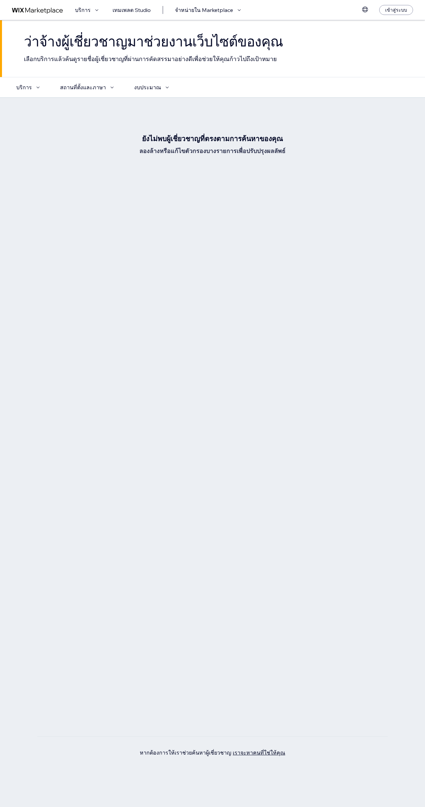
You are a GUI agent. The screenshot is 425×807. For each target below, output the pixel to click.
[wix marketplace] (37, 10)
